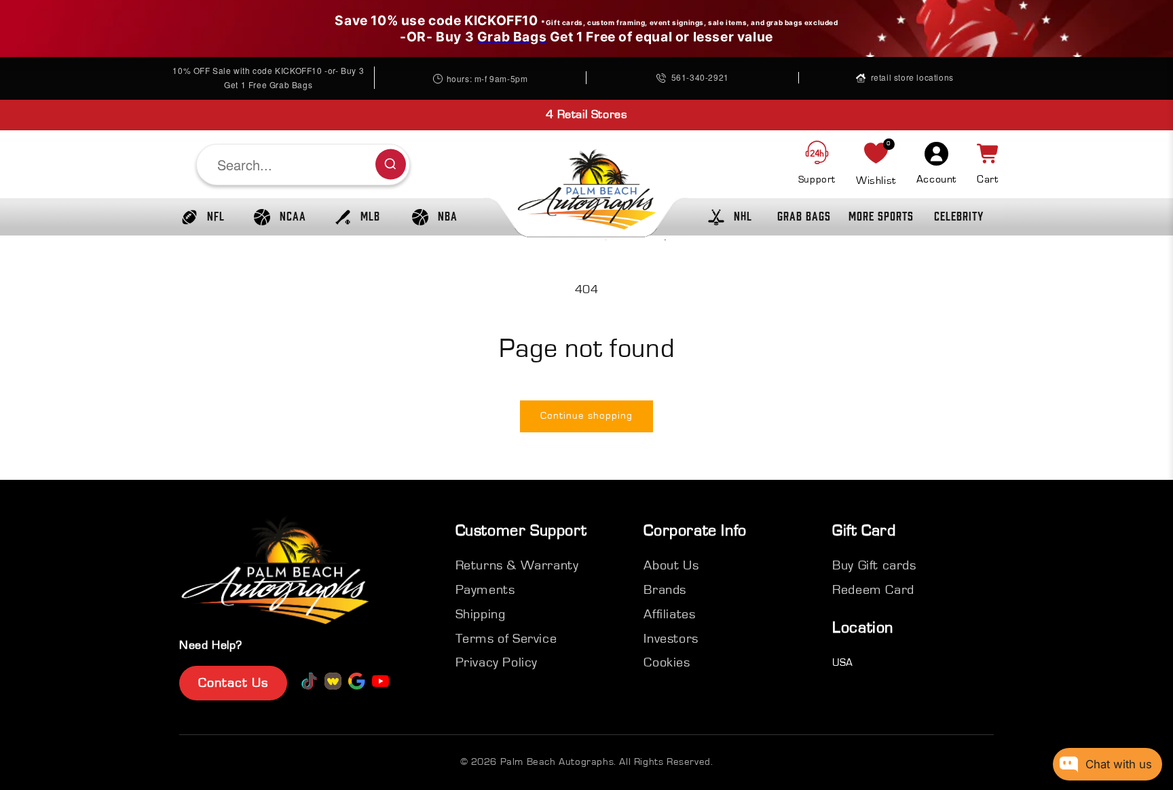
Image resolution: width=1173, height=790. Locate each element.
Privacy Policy (496, 662)
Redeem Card (873, 590)
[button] (199, 217)
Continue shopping (586, 416)
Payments (485, 590)
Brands (665, 590)
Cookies (667, 662)
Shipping (480, 614)
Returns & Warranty (517, 565)
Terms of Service (506, 638)
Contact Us (233, 683)
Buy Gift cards (874, 565)
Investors (671, 638)
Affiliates (669, 614)
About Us (671, 565)
